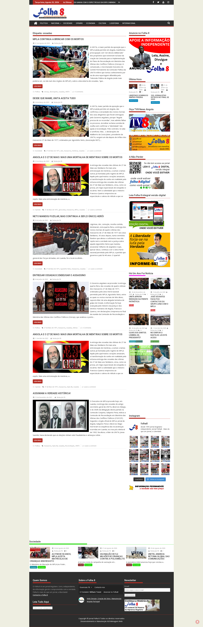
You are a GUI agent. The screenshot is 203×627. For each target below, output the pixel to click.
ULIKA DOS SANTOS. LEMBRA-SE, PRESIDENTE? (138, 335)
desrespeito (54, 92)
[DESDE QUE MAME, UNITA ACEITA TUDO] (61, 106)
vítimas (75, 328)
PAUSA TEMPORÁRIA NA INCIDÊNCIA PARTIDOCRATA (79, 2)
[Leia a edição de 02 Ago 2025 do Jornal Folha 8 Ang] (165, 455)
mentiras (75, 151)
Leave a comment (95, 151)
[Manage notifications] (197, 622)
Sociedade (67, 23)
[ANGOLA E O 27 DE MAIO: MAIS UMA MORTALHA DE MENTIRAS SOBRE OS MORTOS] (61, 165)
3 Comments (79, 92)
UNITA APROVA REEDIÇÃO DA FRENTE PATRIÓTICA (138, 299)
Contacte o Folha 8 (40, 595)
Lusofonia (114, 23)
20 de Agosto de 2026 (157, 548)
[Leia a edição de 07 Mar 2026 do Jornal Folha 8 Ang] (165, 441)
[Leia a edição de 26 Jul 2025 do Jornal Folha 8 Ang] (133, 469)
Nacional (55, 23)
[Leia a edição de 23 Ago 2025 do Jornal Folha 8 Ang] (133, 455)
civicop (46, 92)
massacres (67, 151)
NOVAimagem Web (115, 621)
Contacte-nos (100, 587)
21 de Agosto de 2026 (109, 548)
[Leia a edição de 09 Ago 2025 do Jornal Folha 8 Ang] (155, 455)
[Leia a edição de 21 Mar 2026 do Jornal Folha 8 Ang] (144, 441)
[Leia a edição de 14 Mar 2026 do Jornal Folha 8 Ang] (155, 441)
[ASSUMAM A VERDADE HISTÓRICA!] (61, 401)
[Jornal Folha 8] (35, 23)
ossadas (61, 92)
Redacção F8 (58, 43)
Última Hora (133, 100)
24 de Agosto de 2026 (61, 548)
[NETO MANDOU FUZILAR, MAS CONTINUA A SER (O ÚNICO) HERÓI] (61, 224)
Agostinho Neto (65, 269)
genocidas (62, 210)
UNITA (67, 92)
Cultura (102, 23)
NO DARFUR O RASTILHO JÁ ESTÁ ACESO (158, 335)
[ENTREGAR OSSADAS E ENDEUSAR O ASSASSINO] (61, 283)
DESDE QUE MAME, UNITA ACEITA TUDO (54, 98)
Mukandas (139, 341)
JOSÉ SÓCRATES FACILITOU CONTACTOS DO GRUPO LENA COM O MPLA (159, 301)
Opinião (79, 23)
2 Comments (87, 328)
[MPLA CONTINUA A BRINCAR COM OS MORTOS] (61, 47)
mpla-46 (69, 387)
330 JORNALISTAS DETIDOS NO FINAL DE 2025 (160, 97)
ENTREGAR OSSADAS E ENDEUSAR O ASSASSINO (59, 275)
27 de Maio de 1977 (52, 151)
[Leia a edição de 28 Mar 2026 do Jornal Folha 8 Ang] (133, 441)
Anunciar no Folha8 (111, 592)
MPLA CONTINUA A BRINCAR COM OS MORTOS (58, 39)
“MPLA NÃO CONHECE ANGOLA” (118, 2)
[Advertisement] (127, 13)
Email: (126, 586)
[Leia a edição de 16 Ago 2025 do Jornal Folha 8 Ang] (144, 455)
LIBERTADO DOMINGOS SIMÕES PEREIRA (138, 96)
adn (61, 151)
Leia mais (37, 86)
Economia (90, 23)
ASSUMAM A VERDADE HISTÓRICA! (52, 393)
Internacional (129, 23)
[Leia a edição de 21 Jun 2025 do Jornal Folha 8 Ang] (165, 469)
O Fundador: (90, 592)
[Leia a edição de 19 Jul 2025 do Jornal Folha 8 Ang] (144, 469)
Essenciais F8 (85, 587)
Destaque (132, 341)
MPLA (76, 210)
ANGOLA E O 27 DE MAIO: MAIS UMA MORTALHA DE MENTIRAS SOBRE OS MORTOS (77, 157)
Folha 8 (81, 565)
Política (44, 23)
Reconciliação (69, 446)
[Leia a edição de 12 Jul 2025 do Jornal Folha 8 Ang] (155, 469)
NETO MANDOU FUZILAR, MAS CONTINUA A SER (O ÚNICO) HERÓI (68, 216)
